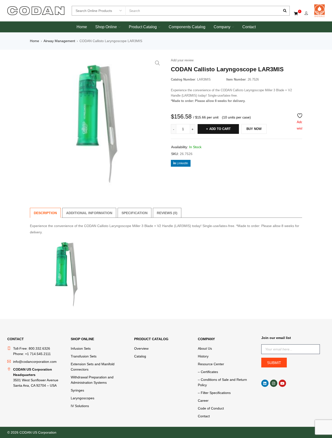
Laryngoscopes (82, 398)
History (203, 356)
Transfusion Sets (83, 356)
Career (203, 400)
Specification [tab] (135, 213)
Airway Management (59, 41)
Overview (141, 348)
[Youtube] (282, 383)
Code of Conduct (211, 408)
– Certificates (208, 372)
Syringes (77, 390)
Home (34, 41)
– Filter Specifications (214, 393)
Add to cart (220, 129)
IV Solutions (80, 406)
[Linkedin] (265, 383)
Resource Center (211, 364)
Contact (204, 416)
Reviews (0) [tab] (167, 213)
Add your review (182, 60)
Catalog (140, 356)
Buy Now (254, 129)
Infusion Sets (81, 348)
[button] (157, 63)
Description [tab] (45, 213)
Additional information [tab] (89, 213)
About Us (205, 348)
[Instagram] (273, 383)
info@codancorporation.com (35, 362)
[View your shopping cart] (296, 13)
